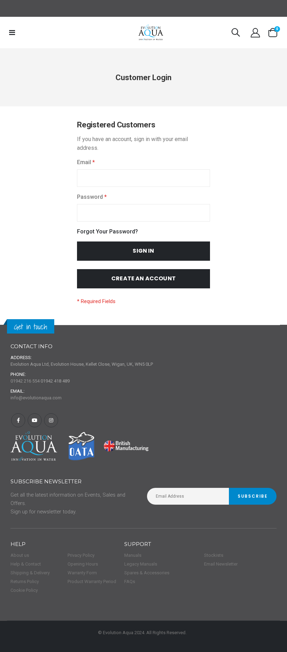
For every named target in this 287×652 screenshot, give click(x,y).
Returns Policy (24, 581)
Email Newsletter (221, 564)
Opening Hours (83, 564)
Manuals (132, 555)
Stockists (213, 555)
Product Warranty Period (92, 581)
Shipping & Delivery (30, 572)
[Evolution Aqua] (151, 32)
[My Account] (255, 32)
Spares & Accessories (146, 572)
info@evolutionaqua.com (36, 397)
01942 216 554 (25, 381)
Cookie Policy (24, 590)
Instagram (51, 420)
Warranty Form (82, 572)
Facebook (18, 420)
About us (19, 555)
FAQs (129, 581)
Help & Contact (25, 564)
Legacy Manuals (140, 564)
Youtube (35, 420)
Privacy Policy (81, 555)
